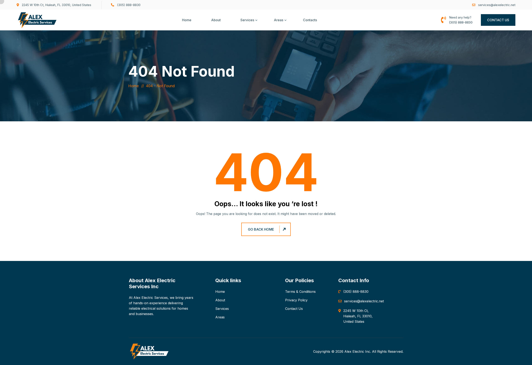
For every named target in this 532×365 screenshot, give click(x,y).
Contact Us (498, 20)
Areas (278, 20)
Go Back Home (261, 229)
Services (247, 20)
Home (186, 20)
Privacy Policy (296, 300)
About (216, 20)
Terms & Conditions (300, 291)
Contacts (310, 20)
